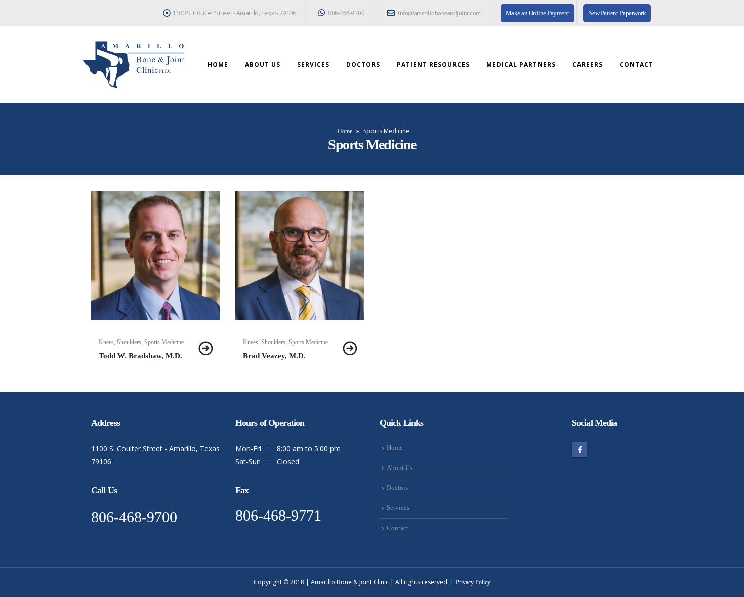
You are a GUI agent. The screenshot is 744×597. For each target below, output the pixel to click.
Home (218, 64)
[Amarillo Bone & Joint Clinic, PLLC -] (133, 64)
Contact (636, 64)
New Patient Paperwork (617, 13)
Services (313, 64)
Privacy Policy (473, 582)
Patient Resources (433, 64)
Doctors (363, 64)
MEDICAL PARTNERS (521, 64)
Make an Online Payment (537, 13)
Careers (587, 64)
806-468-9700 (346, 13)
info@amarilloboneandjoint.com (439, 13)
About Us (262, 64)
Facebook (579, 449)
